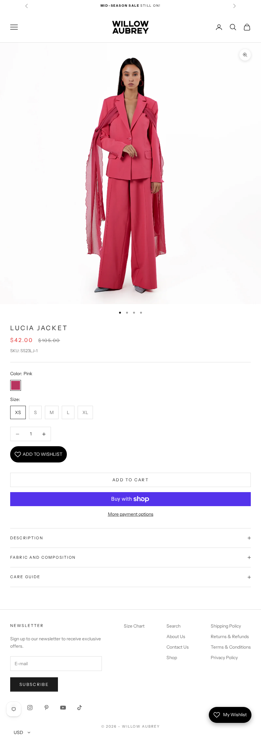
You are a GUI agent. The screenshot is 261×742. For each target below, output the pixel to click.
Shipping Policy (226, 626)
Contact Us (177, 647)
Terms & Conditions (231, 647)
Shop (171, 657)
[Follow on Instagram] (30, 707)
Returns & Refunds (230, 636)
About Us (175, 636)
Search (173, 626)
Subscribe (34, 684)
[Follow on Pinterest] (46, 707)
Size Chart (134, 626)
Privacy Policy (224, 657)
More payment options (130, 514)
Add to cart (130, 479)
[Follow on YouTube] (63, 707)
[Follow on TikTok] (79, 707)
